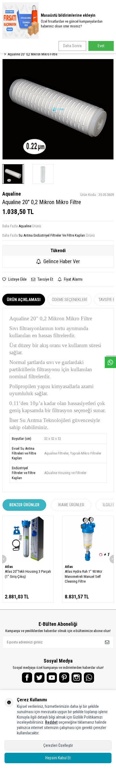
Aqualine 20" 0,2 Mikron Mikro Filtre (32, 54)
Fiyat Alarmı (72, 279)
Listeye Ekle (17, 279)
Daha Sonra (72, 46)
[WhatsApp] (89, 677)
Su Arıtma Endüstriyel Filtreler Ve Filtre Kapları (52, 235)
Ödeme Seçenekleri (69, 299)
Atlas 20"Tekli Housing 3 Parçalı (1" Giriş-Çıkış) (28, 573)
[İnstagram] (77, 677)
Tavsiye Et (45, 279)
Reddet (51, 722)
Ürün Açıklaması (24, 299)
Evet (101, 46)
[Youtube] (52, 677)
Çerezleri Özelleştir (58, 745)
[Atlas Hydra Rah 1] (88, 539)
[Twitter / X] (39, 677)
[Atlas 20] (28, 539)
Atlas (9, 566)
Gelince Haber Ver (61, 261)
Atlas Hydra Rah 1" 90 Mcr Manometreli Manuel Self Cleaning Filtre (83, 576)
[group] (58, 109)
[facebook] (27, 677)
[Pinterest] (64, 677)
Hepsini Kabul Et (58, 758)
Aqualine (11, 194)
